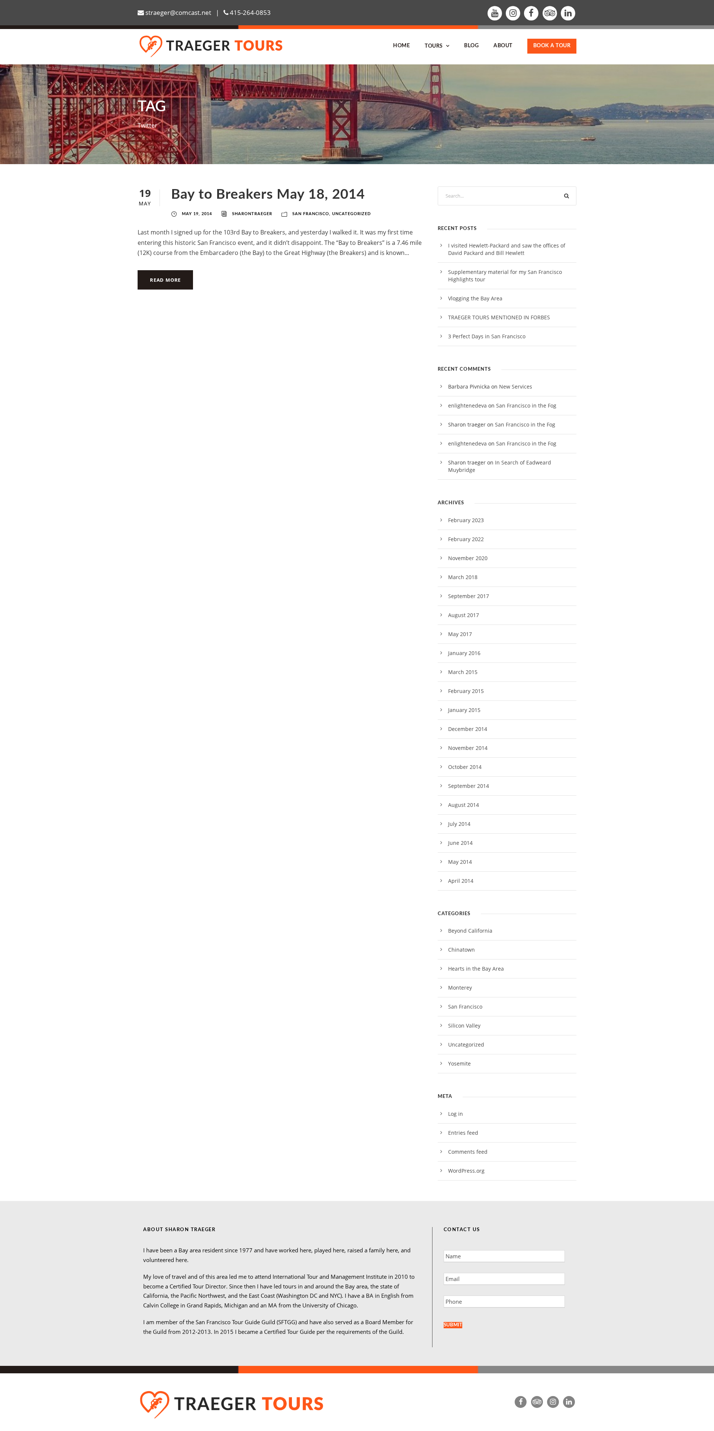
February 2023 (466, 520)
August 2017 (463, 615)
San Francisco (310, 214)
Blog (471, 45)
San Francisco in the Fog (526, 405)
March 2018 (462, 577)
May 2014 (460, 861)
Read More (165, 280)
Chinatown (461, 949)
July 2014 (459, 823)
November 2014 (468, 747)
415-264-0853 (250, 12)
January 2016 (464, 653)
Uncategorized (351, 214)
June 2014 (460, 842)
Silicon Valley (464, 1025)
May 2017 (460, 634)
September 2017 (468, 596)
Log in (455, 1113)
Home (401, 45)
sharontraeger (252, 214)
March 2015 (462, 671)
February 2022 (466, 539)
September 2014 (468, 785)
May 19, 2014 (197, 214)
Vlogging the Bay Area (475, 298)
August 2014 (463, 804)
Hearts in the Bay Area (476, 968)
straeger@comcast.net (178, 12)
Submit (453, 1325)
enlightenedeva (467, 405)
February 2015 (466, 690)
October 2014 (465, 766)
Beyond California (470, 930)
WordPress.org (466, 1170)
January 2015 (464, 709)
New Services (515, 386)
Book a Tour (552, 45)
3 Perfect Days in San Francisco (486, 336)
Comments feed (468, 1151)
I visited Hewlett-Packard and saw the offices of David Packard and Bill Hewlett (506, 249)
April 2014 (460, 880)
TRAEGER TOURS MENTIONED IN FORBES (499, 317)
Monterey (460, 987)
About (502, 45)
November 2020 (468, 558)
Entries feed (463, 1132)
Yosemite (459, 1063)
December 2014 (467, 728)
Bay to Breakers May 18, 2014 (268, 194)
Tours (434, 46)
